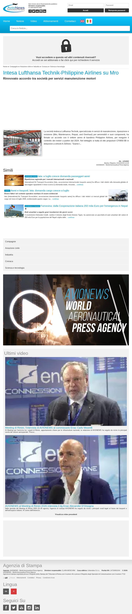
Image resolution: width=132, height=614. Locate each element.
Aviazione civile (25, 67)
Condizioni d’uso (49, 578)
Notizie (20, 21)
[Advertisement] (66, 110)
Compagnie (14, 67)
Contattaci (70, 21)
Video (33, 21)
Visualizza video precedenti (66, 514)
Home (6, 21)
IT (13, 591)
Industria (36, 67)
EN (6, 591)
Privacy (38, 578)
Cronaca (45, 67)
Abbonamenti (50, 21)
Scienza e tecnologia (57, 67)
